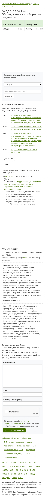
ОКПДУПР (6, 478)
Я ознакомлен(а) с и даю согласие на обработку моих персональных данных (22, 423)
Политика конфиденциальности (17, 453)
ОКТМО (28, 462)
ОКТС (20, 474)
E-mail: (12, 399)
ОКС (25, 474)
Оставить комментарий (14, 430)
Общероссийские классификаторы (16, 438)
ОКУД (18, 466)
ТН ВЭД (32, 474)
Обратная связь (10, 457)
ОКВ (24, 470)
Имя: (5, 390)
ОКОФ (21, 462)
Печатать (9, 159)
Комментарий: (9, 362)
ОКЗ (34, 462)
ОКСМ (12, 470)
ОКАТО (31, 466)
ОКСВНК (5, 474)
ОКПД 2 (8, 176)
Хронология (9, 446)
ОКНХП (13, 474)
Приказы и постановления (27, 446)
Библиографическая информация (18, 442)
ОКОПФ (12, 466)
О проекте (30, 449)
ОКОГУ (5, 470)
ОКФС (18, 470)
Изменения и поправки (13, 449)
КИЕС (20, 478)
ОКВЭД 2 (13, 462)
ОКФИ (14, 478)
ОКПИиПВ (31, 470)
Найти (9, 96)
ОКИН (38, 466)
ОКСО (4, 466)
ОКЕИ (24, 466)
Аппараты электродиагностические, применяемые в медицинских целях (26, 128)
